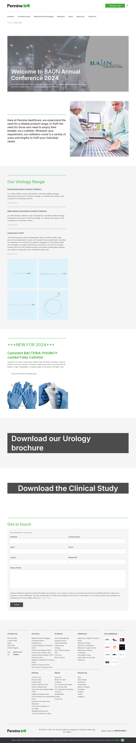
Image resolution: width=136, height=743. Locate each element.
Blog (79, 677)
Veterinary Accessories (86, 645)
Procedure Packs (38, 641)
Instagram (81, 697)
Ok (122, 740)
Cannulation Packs (84, 655)
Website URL (73, 557)
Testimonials (82, 684)
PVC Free (58, 655)
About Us (58, 677)
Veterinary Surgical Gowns (87, 648)
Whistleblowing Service (40, 711)
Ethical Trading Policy (39, 687)
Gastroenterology (61, 643)
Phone (70, 547)
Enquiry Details (15, 568)
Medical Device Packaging (43, 16)
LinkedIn (81, 692)
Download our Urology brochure (51, 443)
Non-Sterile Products (62, 650)
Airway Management (62, 638)
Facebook (81, 689)
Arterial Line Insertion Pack (41, 653)
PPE (56, 653)
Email (12, 547)
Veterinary (61, 16)
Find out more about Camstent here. (24, 374)
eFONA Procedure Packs (40, 665)
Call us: (14, 653)
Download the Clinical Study (68, 488)
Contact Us (92, 16)
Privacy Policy (37, 680)
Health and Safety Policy (40, 694)
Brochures (81, 682)
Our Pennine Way (61, 687)
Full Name (13, 537)
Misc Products (60, 657)
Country (13, 557)
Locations (58, 682)
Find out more (12, 203)
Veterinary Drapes (84, 643)
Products (10, 16)
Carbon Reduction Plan (40, 684)
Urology (57, 648)
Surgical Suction (60, 641)
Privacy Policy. (46, 598)
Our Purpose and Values (63, 684)
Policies (35, 673)
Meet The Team (60, 680)
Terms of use (36, 677)
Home (9, 23)
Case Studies (82, 680)
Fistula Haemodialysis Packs (41, 650)
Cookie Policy (36, 682)
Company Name (74, 537)
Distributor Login (115, 6)
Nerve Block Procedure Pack (42, 667)
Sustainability (59, 694)
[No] (134, 740)
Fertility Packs (36, 643)
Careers (57, 697)
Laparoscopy (59, 645)
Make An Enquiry (84, 687)
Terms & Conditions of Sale (41, 713)
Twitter (80, 694)
